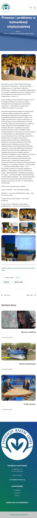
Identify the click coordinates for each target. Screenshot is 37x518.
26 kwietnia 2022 (7, 409)
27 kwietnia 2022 (7, 369)
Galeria (6, 282)
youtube (17, 493)
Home (17, 31)
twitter (17, 495)
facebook (17, 490)
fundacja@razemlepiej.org (17, 479)
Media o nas (18, 282)
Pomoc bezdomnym (27, 364)
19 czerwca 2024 (7, 337)
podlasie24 (9, 268)
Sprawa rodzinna (28, 332)
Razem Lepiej (9, 277)
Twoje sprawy (30, 404)
